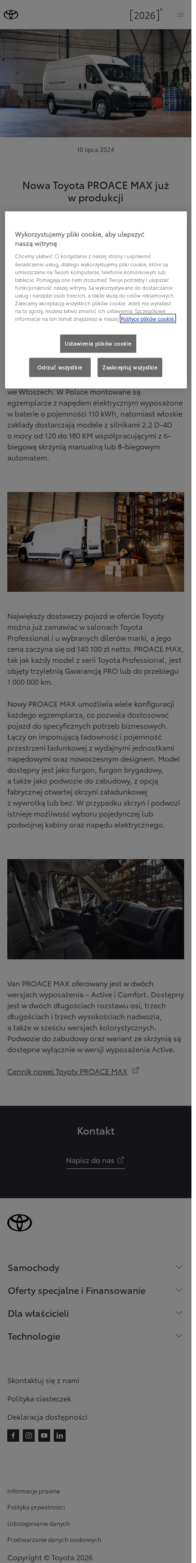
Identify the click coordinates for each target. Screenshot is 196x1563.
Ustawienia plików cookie (98, 343)
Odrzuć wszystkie (60, 367)
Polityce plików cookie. (148, 318)
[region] (96, 300)
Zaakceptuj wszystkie (130, 367)
